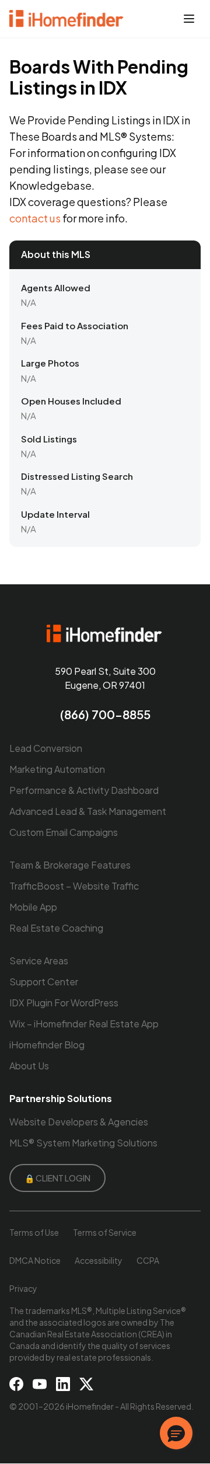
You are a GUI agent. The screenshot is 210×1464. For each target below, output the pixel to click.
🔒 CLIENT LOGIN (57, 1178)
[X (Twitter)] (86, 1384)
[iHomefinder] (67, 18)
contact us (35, 218)
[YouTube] (40, 1384)
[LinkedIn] (63, 1384)
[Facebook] (16, 1384)
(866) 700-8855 (105, 714)
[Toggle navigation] (189, 18)
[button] (176, 1433)
